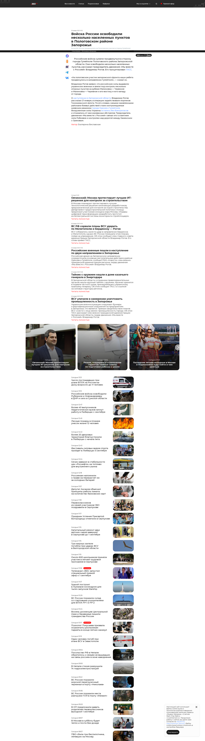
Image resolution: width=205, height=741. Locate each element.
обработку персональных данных (175, 722)
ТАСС (129, 69)
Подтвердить (173, 732)
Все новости (70, 4)
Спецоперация (76, 51)
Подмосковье (93, 4)
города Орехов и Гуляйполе (106, 108)
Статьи (81, 4)
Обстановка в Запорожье (89, 51)
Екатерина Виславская (89, 124)
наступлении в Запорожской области (92, 98)
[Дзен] (144, 55)
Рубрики (106, 4)
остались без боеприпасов (114, 110)
